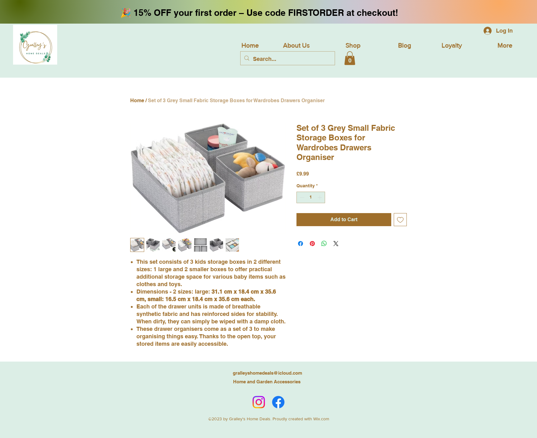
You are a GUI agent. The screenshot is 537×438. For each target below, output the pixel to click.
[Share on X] (336, 243)
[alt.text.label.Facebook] (278, 402)
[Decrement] (301, 197)
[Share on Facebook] (300, 243)
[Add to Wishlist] (400, 219)
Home (137, 100)
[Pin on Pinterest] (312, 243)
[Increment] (320, 197)
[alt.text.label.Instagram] (258, 402)
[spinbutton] (310, 197)
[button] (350, 58)
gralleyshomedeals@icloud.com (267, 373)
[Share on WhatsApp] (324, 243)
